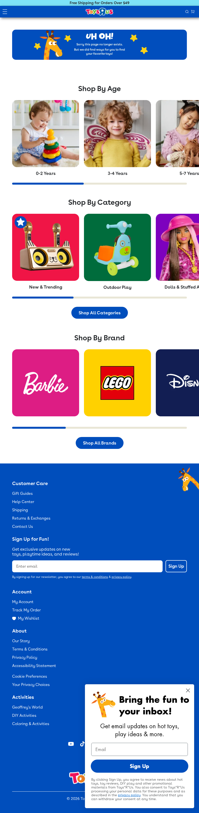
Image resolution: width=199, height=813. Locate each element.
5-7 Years (189, 173)
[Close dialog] (188, 690)
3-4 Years (117, 173)
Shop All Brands (99, 442)
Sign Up (176, 566)
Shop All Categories (100, 312)
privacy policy (121, 577)
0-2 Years (46, 173)
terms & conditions (95, 577)
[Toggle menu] (5, 12)
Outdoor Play (117, 287)
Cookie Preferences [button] (29, 676)
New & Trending (45, 287)
